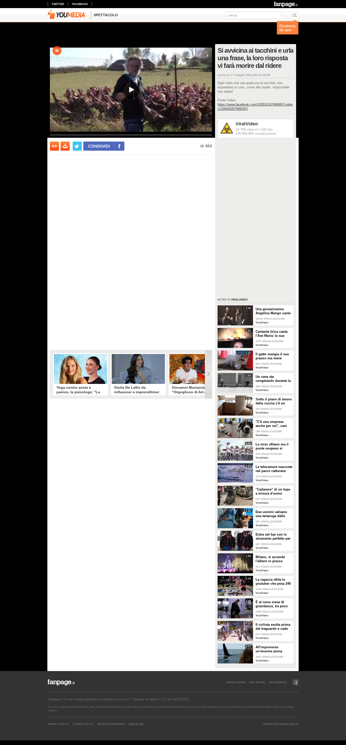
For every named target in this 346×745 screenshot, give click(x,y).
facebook (80, 4)
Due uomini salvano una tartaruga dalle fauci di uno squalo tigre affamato (271, 514)
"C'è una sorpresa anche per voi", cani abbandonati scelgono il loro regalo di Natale (273, 424)
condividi (99, 146)
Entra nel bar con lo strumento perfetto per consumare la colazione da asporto (273, 537)
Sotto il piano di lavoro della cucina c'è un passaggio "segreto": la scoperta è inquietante (274, 401)
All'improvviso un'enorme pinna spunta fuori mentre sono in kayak (271, 649)
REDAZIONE (136, 724)
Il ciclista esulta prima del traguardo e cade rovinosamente (273, 627)
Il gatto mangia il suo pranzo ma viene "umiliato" (272, 356)
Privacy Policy (58, 724)
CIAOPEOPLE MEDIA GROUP (280, 724)
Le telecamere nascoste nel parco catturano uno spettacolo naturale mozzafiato (274, 469)
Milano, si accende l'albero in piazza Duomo (270, 559)
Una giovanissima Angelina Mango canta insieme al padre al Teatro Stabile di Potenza (273, 311)
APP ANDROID (277, 682)
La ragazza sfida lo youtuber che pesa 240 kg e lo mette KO (273, 582)
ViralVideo (247, 123)
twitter (58, 4)
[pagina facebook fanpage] (295, 682)
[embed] (54, 146)
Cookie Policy (83, 724)
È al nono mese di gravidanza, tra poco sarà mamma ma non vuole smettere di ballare (272, 604)
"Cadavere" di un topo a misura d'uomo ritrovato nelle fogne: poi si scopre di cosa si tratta (274, 491)
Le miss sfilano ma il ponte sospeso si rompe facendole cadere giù (272, 446)
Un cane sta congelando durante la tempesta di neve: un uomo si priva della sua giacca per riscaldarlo (273, 379)
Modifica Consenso (111, 724)
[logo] (286, 4)
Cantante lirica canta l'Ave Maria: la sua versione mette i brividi (274, 334)
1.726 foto (265, 129)
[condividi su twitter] (77, 146)
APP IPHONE (257, 682)
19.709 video (245, 129)
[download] (65, 146)
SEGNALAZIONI (235, 682)
